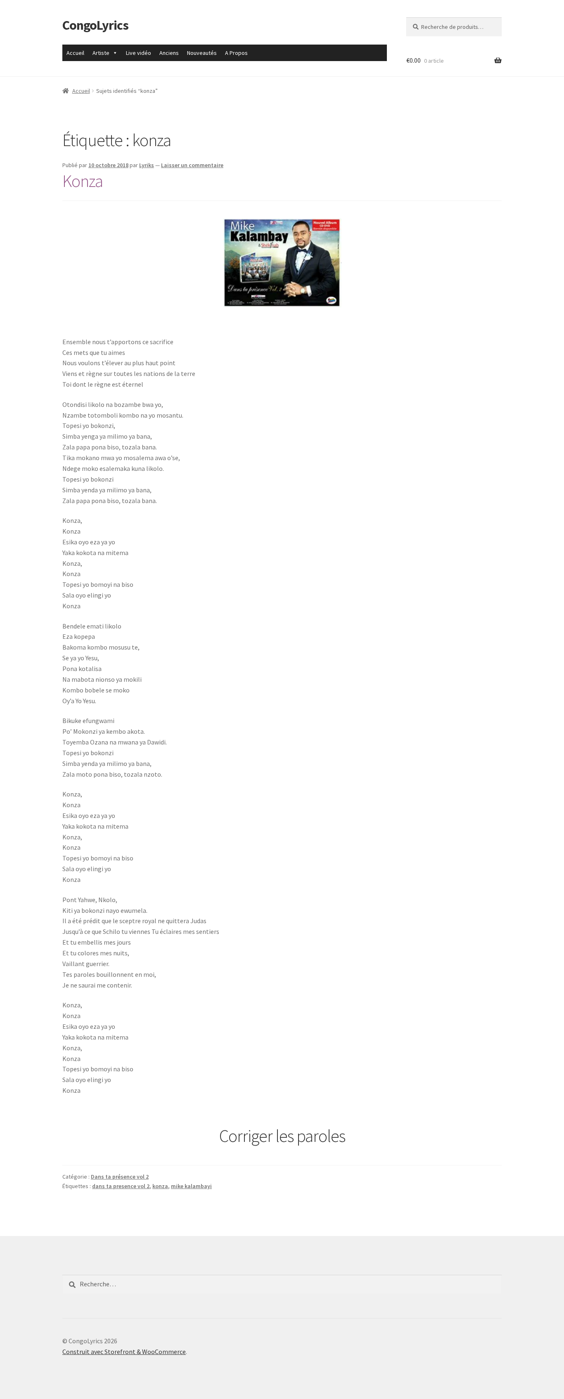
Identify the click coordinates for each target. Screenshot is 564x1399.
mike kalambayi (191, 1186)
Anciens (169, 53)
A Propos (236, 53)
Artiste (100, 53)
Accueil (75, 53)
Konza (82, 180)
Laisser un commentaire (192, 165)
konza (160, 1186)
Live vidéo (138, 53)
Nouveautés (202, 53)
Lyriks (146, 165)
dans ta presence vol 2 (120, 1186)
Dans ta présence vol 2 (120, 1176)
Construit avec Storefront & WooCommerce (124, 1351)
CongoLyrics (95, 25)
